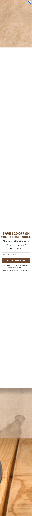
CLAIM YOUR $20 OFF (16, 261)
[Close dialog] (29, 2)
